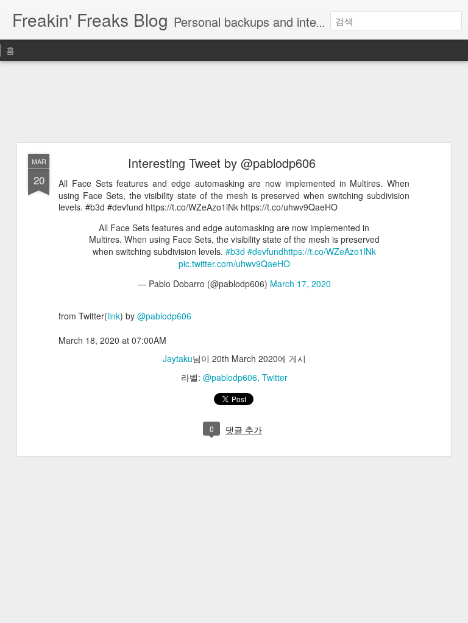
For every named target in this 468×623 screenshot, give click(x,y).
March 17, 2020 (300, 283)
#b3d (235, 251)
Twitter (275, 377)
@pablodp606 (164, 316)
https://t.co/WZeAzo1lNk (329, 251)
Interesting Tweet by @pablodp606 (222, 163)
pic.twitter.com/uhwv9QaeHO (234, 263)
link (113, 316)
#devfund (265, 251)
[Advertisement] (234, 102)
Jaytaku (178, 358)
